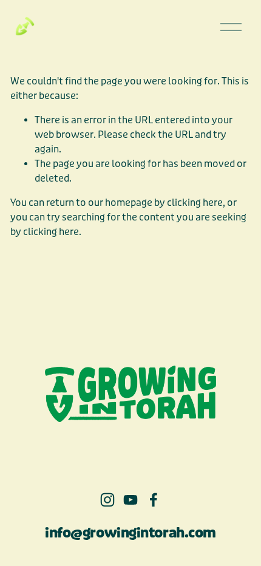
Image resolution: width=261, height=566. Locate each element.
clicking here (195, 202)
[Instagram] (107, 500)
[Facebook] (153, 500)
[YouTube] (130, 500)
